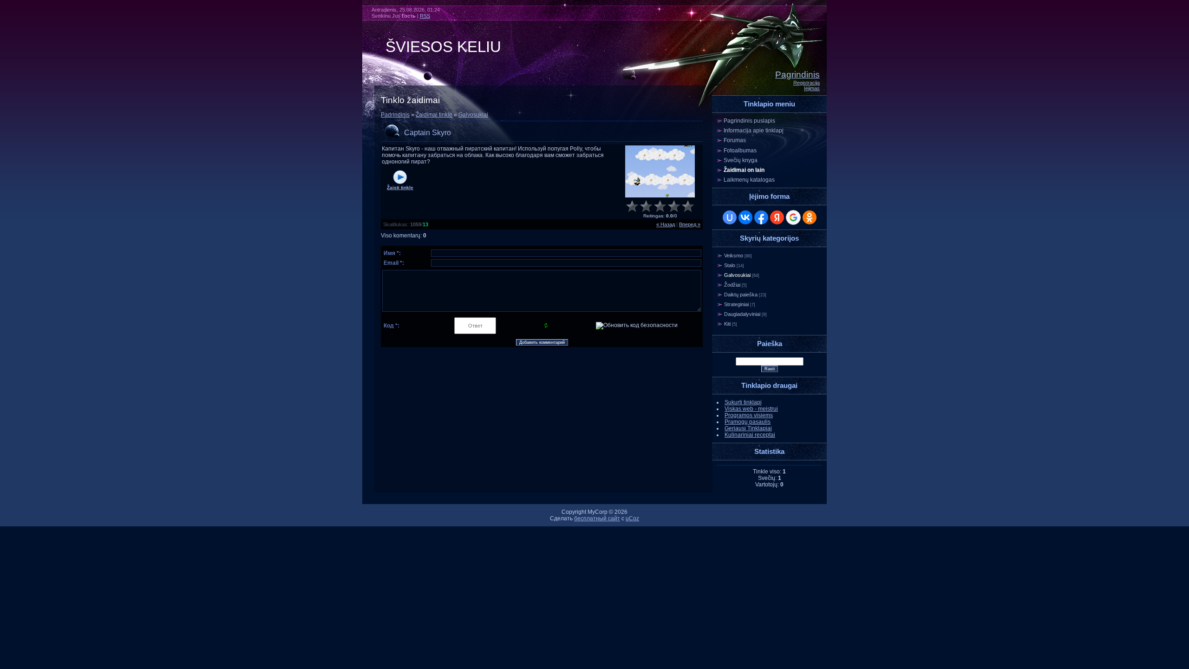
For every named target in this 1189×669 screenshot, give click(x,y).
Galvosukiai (473, 115)
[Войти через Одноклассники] (810, 217)
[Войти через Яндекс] (777, 217)
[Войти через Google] (793, 217)
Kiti (727, 324)
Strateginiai (736, 304)
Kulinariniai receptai (750, 435)
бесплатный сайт (597, 518)
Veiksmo (733, 255)
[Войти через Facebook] (761, 217)
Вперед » (689, 224)
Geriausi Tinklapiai (748, 428)
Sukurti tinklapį (743, 402)
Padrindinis (395, 115)
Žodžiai (732, 285)
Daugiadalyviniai (742, 314)
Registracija (806, 82)
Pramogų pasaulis (748, 422)
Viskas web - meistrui (751, 409)
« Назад (665, 224)
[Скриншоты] (660, 171)
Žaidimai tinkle (434, 115)
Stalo (729, 265)
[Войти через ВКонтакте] (745, 217)
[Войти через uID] (730, 217)
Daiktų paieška (741, 294)
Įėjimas (812, 88)
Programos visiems (749, 415)
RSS (425, 16)
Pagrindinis (797, 74)
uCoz (632, 518)
